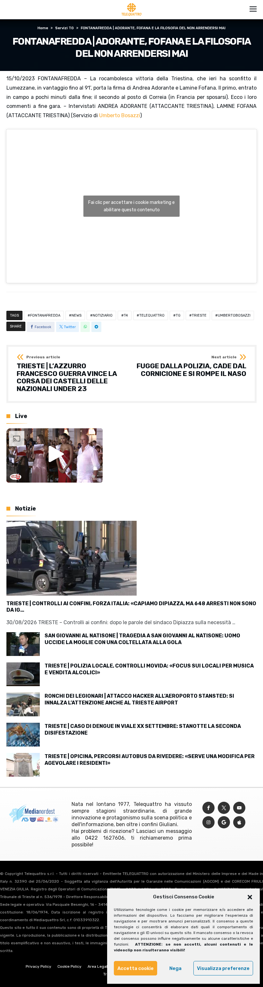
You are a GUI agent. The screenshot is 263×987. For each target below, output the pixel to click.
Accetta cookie (135, 968)
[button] (250, 897)
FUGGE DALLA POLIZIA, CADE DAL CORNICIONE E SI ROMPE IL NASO (191, 366)
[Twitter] (224, 808)
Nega (175, 968)
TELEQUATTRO (152, 315)
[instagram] (208, 822)
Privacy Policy (38, 966)
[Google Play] (224, 822)
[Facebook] (208, 808)
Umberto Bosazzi (119, 115)
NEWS (76, 315)
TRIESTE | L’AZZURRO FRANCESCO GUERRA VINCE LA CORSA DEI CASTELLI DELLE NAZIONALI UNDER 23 (67, 374)
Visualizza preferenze (223, 968)
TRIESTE (199, 315)
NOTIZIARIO (103, 315)
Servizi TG (64, 28)
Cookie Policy (69, 966)
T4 (126, 315)
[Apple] (239, 822)
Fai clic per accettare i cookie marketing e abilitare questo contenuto (131, 206)
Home (43, 28)
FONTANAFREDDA (45, 315)
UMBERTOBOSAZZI (234, 315)
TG (178, 315)
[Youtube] (239, 808)
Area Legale (99, 966)
